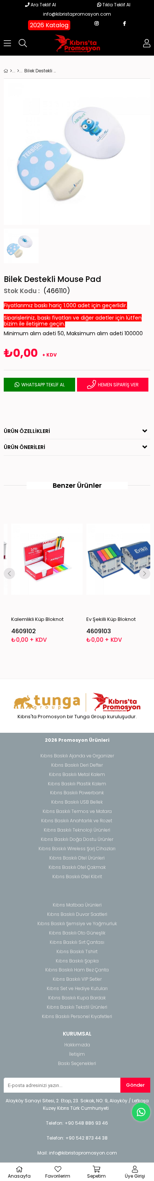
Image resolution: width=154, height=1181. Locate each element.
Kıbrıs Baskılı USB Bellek (77, 802)
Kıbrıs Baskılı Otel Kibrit (77, 876)
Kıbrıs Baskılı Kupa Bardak (77, 998)
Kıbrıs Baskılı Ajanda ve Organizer (77, 755)
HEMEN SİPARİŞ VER (118, 384)
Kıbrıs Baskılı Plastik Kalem (77, 783)
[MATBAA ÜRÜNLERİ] (18, 70)
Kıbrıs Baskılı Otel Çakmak (77, 867)
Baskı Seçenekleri (77, 1063)
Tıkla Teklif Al (115, 4)
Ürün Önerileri (24, 447)
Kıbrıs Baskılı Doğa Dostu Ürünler (77, 839)
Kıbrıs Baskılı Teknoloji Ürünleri (77, 830)
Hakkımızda (77, 1044)
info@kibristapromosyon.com (77, 14)
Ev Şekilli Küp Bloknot (105, 619)
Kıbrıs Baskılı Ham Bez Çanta (77, 970)
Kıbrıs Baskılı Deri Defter (77, 765)
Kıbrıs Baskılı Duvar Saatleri (77, 914)
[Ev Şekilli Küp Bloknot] (117, 559)
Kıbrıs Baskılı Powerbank (77, 792)
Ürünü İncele (56, 574)
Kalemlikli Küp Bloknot (32, 619)
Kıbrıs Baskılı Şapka (77, 961)
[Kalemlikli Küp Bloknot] (41, 559)
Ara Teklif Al (43, 4)
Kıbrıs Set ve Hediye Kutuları (77, 988)
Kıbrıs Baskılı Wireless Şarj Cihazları (77, 848)
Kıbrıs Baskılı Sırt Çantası (77, 942)
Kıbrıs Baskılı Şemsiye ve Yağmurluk (77, 923)
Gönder (135, 1085)
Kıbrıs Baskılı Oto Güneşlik (77, 933)
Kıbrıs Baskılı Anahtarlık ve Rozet (76, 820)
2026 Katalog (49, 25)
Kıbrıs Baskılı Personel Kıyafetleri (77, 1016)
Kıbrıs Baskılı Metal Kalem (77, 774)
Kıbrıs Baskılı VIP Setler (77, 979)
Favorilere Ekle (41, 574)
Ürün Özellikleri (27, 431)
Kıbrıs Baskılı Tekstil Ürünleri (77, 1007)
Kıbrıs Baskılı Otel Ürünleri (77, 858)
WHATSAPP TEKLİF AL (42, 384)
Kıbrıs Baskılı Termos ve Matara (77, 811)
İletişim (77, 1054)
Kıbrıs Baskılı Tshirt (77, 951)
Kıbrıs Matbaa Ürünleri (77, 905)
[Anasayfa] (11, 70)
